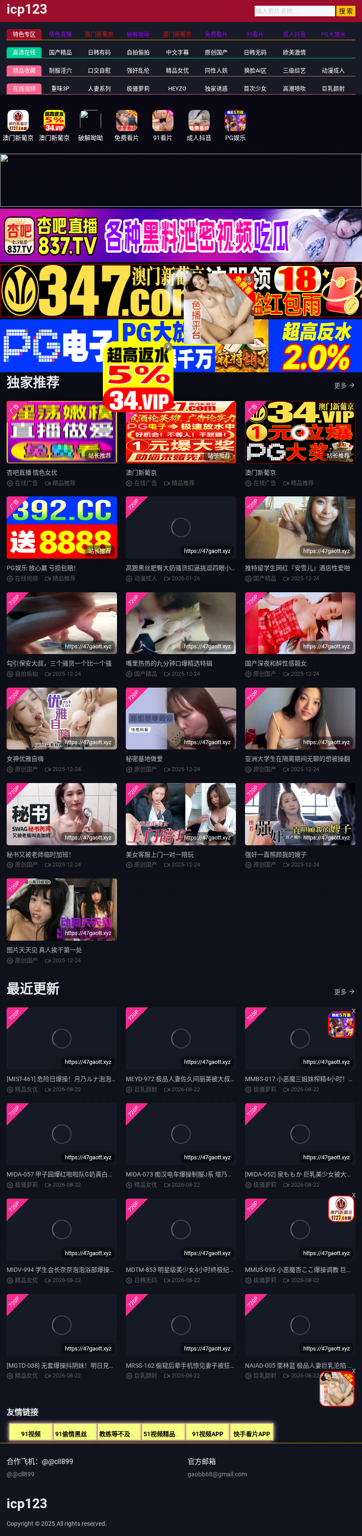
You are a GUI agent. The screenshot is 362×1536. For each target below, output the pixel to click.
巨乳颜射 (333, 88)
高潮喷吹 (294, 88)
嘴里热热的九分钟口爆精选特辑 (169, 663)
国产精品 (60, 52)
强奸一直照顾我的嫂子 (276, 854)
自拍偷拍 (138, 52)
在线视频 (24, 88)
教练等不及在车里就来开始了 (139, 1434)
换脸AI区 (255, 70)
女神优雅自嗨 (25, 758)
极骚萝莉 (138, 88)
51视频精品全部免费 (171, 1434)
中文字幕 (177, 52)
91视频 (31, 1434)
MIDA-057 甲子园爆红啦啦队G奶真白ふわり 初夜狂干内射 (86, 1174)
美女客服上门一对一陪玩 (160, 854)
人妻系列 (99, 88)
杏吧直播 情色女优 (32, 472)
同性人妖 (216, 70)
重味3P (60, 88)
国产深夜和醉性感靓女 (276, 663)
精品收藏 (24, 70)
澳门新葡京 (141, 472)
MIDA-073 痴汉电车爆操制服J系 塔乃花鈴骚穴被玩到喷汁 (204, 1174)
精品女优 (177, 70)
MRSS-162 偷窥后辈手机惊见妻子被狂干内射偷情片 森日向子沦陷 (215, 1365)
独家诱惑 (216, 88)
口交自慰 (99, 70)
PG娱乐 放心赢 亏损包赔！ (43, 567)
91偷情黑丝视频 (77, 1434)
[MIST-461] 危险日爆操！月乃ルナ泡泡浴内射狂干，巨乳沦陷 (90, 1078)
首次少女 (255, 88)
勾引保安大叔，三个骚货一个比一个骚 (59, 663)
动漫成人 (333, 70)
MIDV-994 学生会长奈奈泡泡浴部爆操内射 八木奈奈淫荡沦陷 (90, 1269)
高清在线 (24, 52)
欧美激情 (294, 52)
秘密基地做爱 (144, 758)
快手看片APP (252, 1434)
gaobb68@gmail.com (217, 1474)
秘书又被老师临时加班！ (41, 854)
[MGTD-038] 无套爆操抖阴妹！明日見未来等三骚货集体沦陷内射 (95, 1365)
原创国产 (216, 52)
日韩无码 (255, 52)
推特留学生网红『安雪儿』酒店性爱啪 (297, 567)
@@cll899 (20, 1474)
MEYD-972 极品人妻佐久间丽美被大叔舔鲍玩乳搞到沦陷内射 (209, 1078)
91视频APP (207, 1434)
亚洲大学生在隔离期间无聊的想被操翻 (297, 758)
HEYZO (177, 88)
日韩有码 (99, 52)
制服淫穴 (60, 70)
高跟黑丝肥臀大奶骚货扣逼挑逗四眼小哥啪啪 (187, 567)
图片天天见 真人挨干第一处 (44, 949)
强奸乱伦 (138, 70)
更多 (340, 385)
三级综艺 (294, 70)
